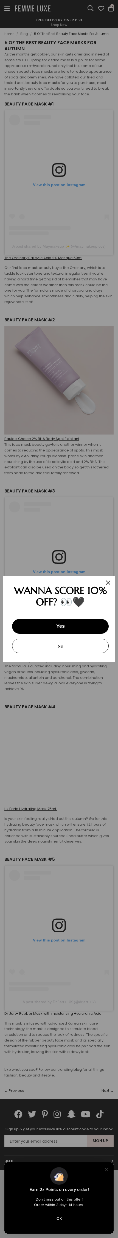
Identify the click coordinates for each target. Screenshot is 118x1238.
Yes (60, 626)
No (60, 646)
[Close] (108, 582)
